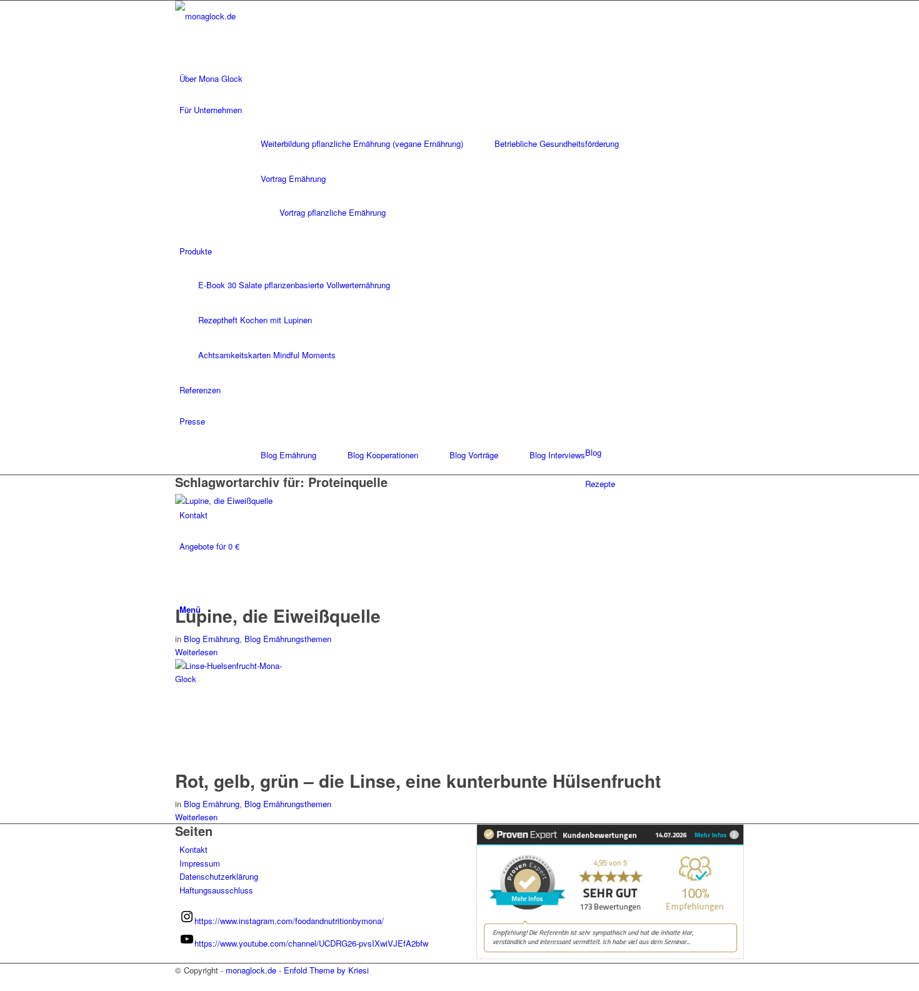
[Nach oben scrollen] (3, 983)
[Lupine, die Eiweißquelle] (234, 500)
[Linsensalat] (234, 679)
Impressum (199, 863)
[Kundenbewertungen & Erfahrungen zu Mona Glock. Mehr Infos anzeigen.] (610, 956)
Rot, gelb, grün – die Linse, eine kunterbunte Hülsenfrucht (418, 780)
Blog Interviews (557, 455)
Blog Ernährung (288, 455)
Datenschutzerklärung (218, 876)
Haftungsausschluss (216, 890)
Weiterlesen (196, 652)
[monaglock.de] (269, 16)
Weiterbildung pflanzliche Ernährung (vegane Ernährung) (362, 143)
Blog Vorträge (473, 455)
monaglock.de (251, 970)
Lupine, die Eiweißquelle (278, 615)
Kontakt (193, 849)
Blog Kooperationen (383, 455)
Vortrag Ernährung (293, 178)
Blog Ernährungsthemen (287, 639)
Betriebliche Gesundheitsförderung (557, 143)
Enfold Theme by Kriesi (326, 970)
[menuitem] (461, 78)
